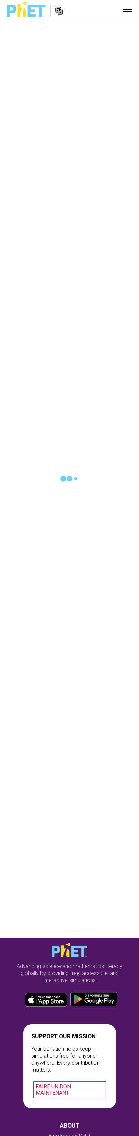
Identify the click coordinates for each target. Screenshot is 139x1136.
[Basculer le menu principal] (127, 10)
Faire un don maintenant (53, 1089)
